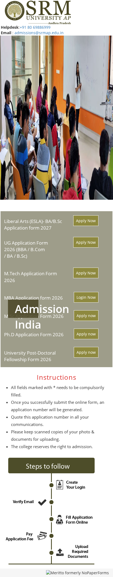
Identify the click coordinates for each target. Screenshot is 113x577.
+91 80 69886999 (35, 27)
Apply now (86, 315)
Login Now (86, 297)
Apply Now (86, 220)
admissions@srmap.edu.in (39, 32)
